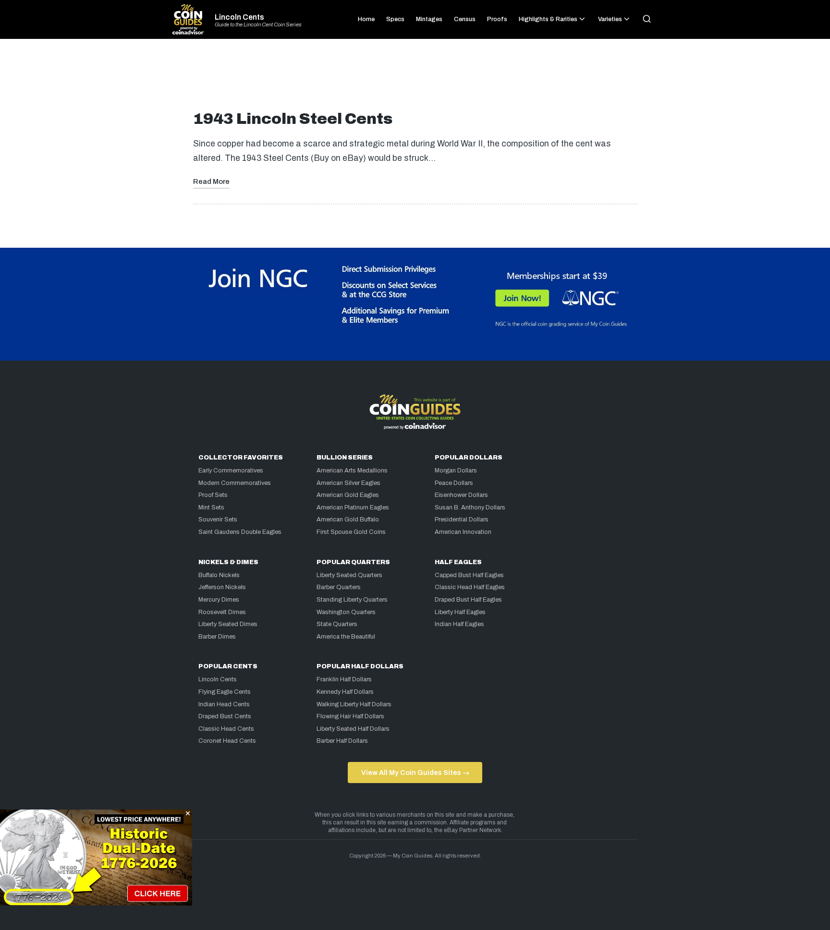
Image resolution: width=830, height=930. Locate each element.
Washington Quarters (346, 612)
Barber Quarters (339, 587)
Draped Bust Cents (224, 716)
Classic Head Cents (226, 728)
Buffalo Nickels (219, 575)
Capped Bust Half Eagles (469, 575)
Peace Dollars (454, 483)
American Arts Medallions (352, 470)
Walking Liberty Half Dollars (354, 704)
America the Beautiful (346, 636)
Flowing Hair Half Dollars (350, 716)
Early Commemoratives (230, 470)
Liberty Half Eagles (460, 612)
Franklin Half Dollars (344, 679)
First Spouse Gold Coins (351, 532)
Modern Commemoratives (234, 483)
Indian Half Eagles (459, 624)
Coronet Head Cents (227, 740)
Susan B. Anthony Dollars (470, 507)
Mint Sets (211, 507)
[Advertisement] (415, 78)
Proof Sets (213, 495)
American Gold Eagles (348, 495)
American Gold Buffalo (348, 519)
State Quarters (337, 624)
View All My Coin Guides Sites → (415, 772)
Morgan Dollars (456, 470)
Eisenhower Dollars (461, 495)
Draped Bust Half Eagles (468, 599)
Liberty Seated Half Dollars (353, 728)
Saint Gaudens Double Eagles (239, 532)
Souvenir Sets (217, 519)
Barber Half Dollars (342, 740)
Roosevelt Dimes (222, 612)
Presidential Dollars (461, 519)
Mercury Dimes (218, 599)
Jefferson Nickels (222, 587)
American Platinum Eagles (353, 507)
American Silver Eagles (348, 483)
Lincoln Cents (239, 17)
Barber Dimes (217, 636)
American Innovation (463, 532)
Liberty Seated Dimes (227, 624)
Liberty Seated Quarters (349, 575)
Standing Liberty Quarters (352, 599)
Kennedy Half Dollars (345, 691)
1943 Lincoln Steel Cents (292, 118)
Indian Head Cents (224, 704)
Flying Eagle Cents (224, 691)
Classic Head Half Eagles (470, 587)
